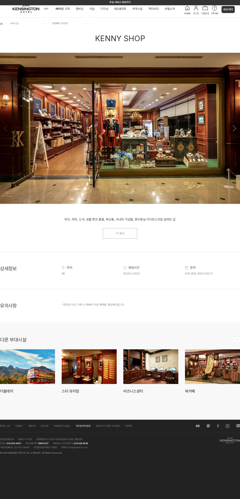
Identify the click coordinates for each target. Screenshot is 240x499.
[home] (1, 23)
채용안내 (32, 425)
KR (57, 9)
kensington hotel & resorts (230, 440)
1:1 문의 (120, 233)
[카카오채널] (208, 426)
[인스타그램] (227, 426)
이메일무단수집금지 (62, 425)
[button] (234, 128)
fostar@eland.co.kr (77, 447)
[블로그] (238, 426)
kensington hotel (26, 9)
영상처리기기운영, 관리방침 (108, 425)
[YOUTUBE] (198, 426)
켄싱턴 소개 (5, 425)
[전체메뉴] (234, 18)
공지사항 (44, 425)
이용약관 (128, 425)
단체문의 (19, 425)
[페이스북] (218, 426)
